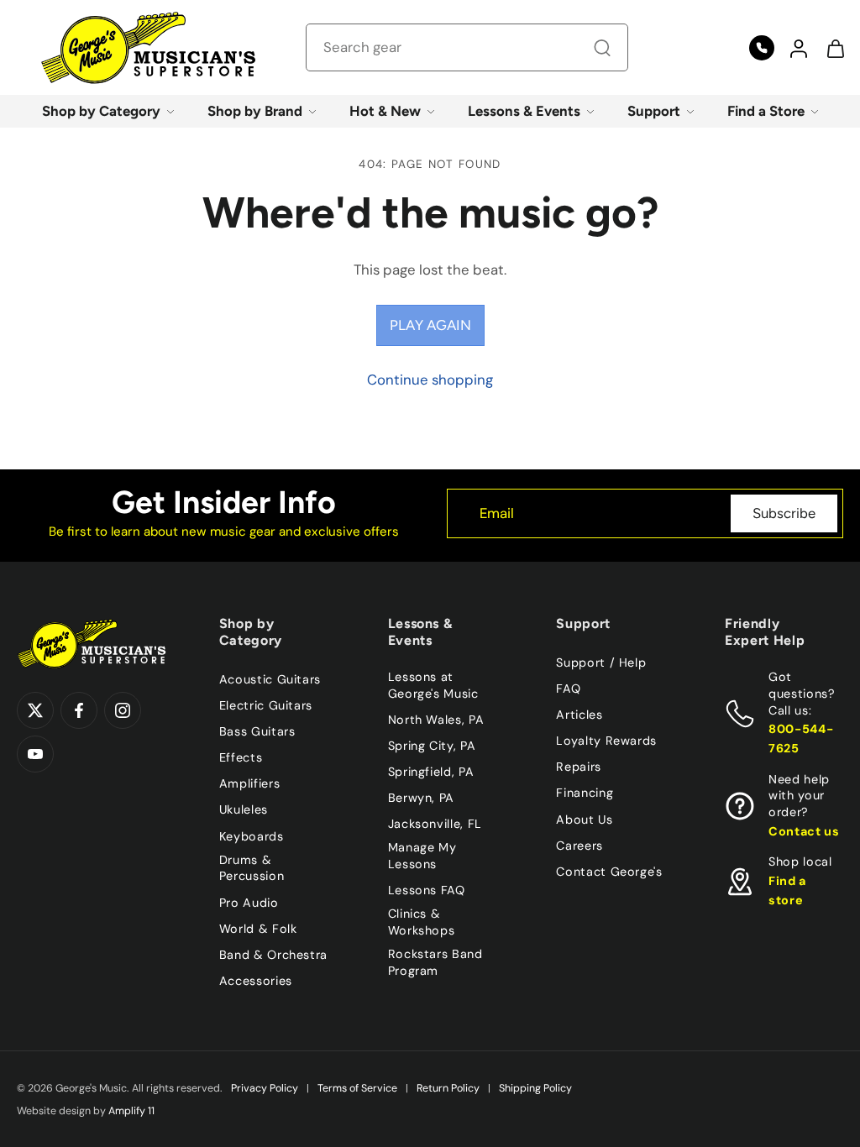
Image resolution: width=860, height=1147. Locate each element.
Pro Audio (249, 901)
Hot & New (385, 110)
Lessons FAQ (426, 890)
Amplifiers (249, 783)
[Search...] (602, 48)
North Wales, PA (436, 719)
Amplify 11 (131, 1111)
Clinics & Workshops (421, 922)
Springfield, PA (431, 771)
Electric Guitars (265, 705)
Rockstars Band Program (435, 962)
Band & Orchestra (273, 954)
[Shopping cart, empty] (834, 47)
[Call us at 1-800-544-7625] (761, 47)
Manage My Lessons (422, 856)
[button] (797, 48)
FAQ (568, 688)
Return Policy (448, 1088)
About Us (584, 818)
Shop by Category (101, 110)
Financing (584, 792)
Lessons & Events (524, 110)
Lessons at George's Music (433, 685)
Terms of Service (357, 1088)
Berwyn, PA (421, 797)
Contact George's (609, 871)
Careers (579, 844)
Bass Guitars (257, 731)
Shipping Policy (535, 1088)
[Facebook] (78, 710)
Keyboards (251, 835)
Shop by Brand (254, 110)
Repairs (578, 766)
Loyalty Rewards (606, 740)
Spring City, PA (432, 745)
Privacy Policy (264, 1088)
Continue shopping (430, 379)
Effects (240, 757)
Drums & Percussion (251, 867)
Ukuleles (243, 809)
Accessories (255, 980)
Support (653, 110)
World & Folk (258, 927)
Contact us (803, 831)
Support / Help (601, 662)
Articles (579, 714)
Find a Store (766, 110)
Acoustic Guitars (270, 679)
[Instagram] (122, 710)
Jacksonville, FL (435, 823)
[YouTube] (35, 754)
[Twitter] (35, 710)
